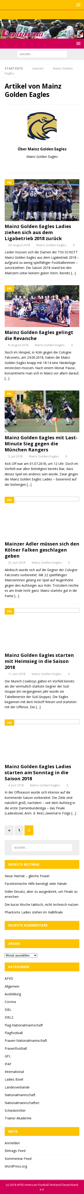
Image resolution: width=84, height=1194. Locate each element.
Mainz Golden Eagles (51, 245)
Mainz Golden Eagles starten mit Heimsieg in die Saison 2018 (39, 661)
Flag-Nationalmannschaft (24, 1025)
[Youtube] (51, 14)
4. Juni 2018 (16, 785)
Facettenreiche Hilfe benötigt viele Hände (36, 883)
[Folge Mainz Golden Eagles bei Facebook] (44, 164)
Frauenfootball (16, 1048)
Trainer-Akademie (18, 1118)
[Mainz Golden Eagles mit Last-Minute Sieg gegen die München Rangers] (42, 411)
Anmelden (12, 1143)
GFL (8, 1056)
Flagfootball (14, 1033)
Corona (10, 1001)
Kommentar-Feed (18, 1158)
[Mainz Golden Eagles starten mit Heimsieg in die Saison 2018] (42, 629)
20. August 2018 (19, 245)
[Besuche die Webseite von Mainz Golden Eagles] (38, 164)
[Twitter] (42, 14)
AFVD (9, 978)
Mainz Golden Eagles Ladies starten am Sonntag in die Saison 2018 (38, 772)
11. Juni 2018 (16, 674)
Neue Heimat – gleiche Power (27, 876)
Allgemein (12, 986)
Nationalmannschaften (22, 1103)
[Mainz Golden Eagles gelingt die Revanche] (42, 306)
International (14, 1071)
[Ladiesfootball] (42, 36)
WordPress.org (16, 1166)
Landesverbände (17, 1087)
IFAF (8, 1064)
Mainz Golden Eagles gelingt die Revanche (39, 335)
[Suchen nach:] (42, 54)
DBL (8, 1009)
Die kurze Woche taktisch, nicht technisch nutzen (41, 904)
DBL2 (9, 1017)
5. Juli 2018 (15, 456)
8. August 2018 (18, 345)
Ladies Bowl (14, 1079)
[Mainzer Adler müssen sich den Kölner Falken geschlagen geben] (42, 518)
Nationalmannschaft (20, 1095)
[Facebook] (33, 14)
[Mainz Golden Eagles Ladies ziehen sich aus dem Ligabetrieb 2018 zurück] (42, 200)
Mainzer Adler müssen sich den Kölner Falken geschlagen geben (42, 550)
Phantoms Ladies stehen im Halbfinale (34, 912)
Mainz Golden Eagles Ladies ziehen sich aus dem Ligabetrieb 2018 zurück (38, 232)
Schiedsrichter (15, 1110)
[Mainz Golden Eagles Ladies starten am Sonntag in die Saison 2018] (42, 740)
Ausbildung (13, 994)
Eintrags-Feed (15, 1150)
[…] (73, 273)
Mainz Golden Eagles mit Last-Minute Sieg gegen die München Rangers (41, 443)
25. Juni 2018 (16, 562)
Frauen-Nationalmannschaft (26, 1040)
